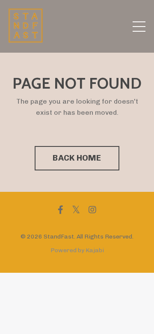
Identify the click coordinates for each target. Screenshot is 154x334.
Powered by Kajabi (77, 250)
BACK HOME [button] (77, 158)
